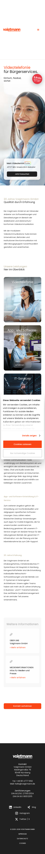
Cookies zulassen (22, 444)
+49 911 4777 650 (24, 781)
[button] (38, 30)
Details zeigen (29, 435)
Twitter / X (24, 819)
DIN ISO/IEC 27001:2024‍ (22, 793)
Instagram (25, 813)
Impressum (22, 834)
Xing (34, 807)
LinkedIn (17, 807)
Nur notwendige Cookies (22, 453)
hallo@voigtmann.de (25, 783)
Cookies (22, 843)
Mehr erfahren (19, 315)
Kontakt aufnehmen (22, 706)
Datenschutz (22, 838)
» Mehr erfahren (18, 647)
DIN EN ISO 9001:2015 (22, 796)
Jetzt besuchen (22, 174)
